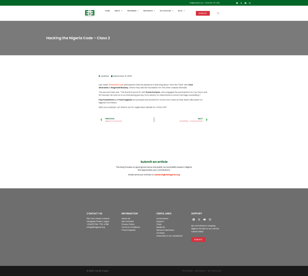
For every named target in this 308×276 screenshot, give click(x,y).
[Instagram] (249, 3)
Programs (131, 11)
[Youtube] (245, 3)
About (117, 11)
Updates (105, 76)
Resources (148, 11)
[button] (218, 13)
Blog (180, 11)
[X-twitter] (241, 3)
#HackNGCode (116, 84)
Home (107, 11)
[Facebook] (237, 3)
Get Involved (165, 11)
